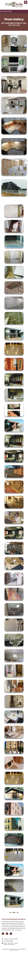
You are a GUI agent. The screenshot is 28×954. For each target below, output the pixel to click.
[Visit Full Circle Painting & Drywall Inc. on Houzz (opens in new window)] (11, 933)
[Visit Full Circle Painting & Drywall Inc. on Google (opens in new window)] (3, 933)
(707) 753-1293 (10, 941)
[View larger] (14, 43)
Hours (8, 11)
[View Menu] (25, 2)
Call (3, 11)
